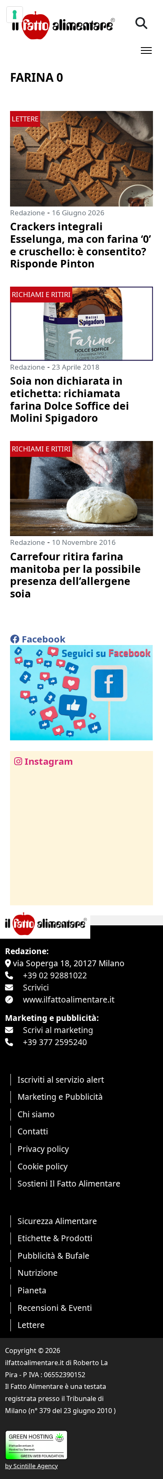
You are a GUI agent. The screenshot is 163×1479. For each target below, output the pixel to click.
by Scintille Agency (31, 1466)
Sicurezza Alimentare (57, 1221)
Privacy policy (43, 1148)
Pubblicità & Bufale (53, 1255)
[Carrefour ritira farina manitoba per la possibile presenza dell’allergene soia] (81, 487)
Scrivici (36, 987)
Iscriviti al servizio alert (61, 1079)
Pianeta (32, 1290)
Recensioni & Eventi (55, 1307)
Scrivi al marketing (58, 1030)
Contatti (33, 1131)
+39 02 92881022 (55, 975)
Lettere (31, 1324)
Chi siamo (36, 1114)
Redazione (27, 212)
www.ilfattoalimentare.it (69, 999)
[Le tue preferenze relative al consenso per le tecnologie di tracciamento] (15, 15)
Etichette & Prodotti (55, 1238)
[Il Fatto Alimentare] (62, 24)
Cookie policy (43, 1166)
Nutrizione (38, 1272)
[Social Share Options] (22, 894)
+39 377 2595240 (55, 1042)
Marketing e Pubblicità (60, 1096)
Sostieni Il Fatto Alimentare (69, 1183)
